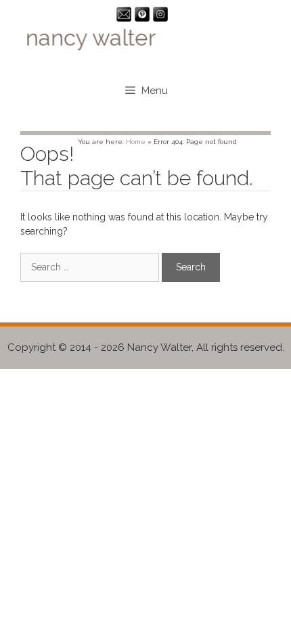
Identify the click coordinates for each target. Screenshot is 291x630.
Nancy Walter (159, 347)
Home (136, 141)
